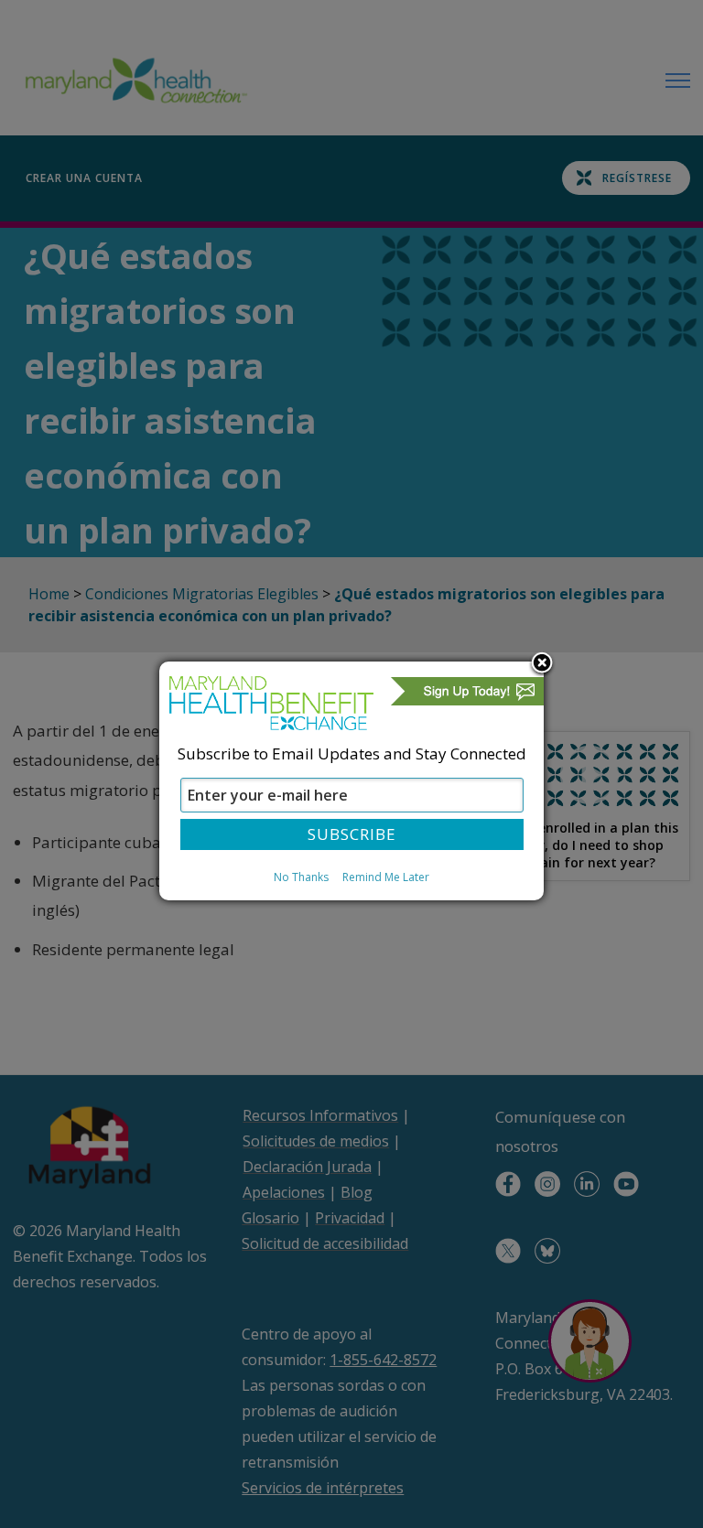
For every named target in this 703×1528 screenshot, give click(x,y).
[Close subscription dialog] (542, 664)
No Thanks (301, 877)
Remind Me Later (385, 877)
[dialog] (351, 780)
